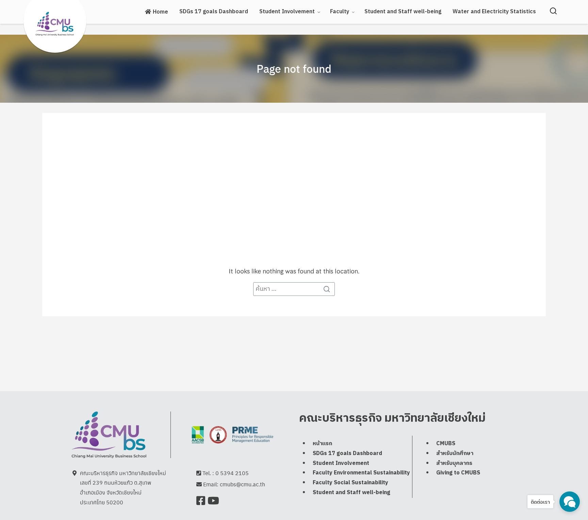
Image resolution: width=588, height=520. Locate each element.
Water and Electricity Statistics (494, 11)
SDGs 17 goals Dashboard (213, 11)
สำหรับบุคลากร (454, 463)
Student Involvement (341, 463)
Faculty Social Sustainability (350, 482)
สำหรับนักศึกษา (454, 453)
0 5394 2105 (232, 473)
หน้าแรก (322, 443)
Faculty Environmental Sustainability (361, 472)
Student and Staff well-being (402, 11)
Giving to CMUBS (458, 472)
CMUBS (445, 443)
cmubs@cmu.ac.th (242, 484)
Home (160, 12)
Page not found (294, 68)
